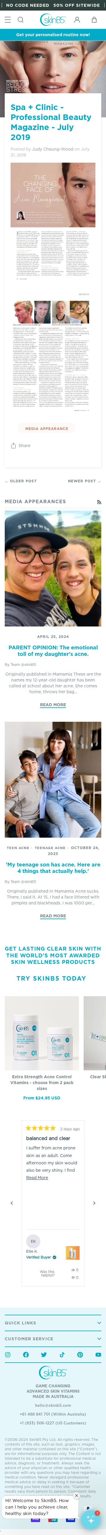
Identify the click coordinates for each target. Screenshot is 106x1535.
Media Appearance (46, 429)
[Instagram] (8, 1355)
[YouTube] (98, 1355)
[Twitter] (44, 1355)
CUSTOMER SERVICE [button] (29, 1338)
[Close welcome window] (76, 1495)
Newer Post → (84, 481)
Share (24, 445)
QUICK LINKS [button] (20, 1323)
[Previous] (12, 1203)
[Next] (94, 1203)
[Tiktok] (62, 1355)
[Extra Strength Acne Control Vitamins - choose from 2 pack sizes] (42, 1033)
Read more (53, 704)
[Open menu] (8, 20)
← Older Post (21, 481)
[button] (90, 1519)
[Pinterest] (80, 1355)
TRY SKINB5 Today (51, 978)
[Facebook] (26, 1355)
